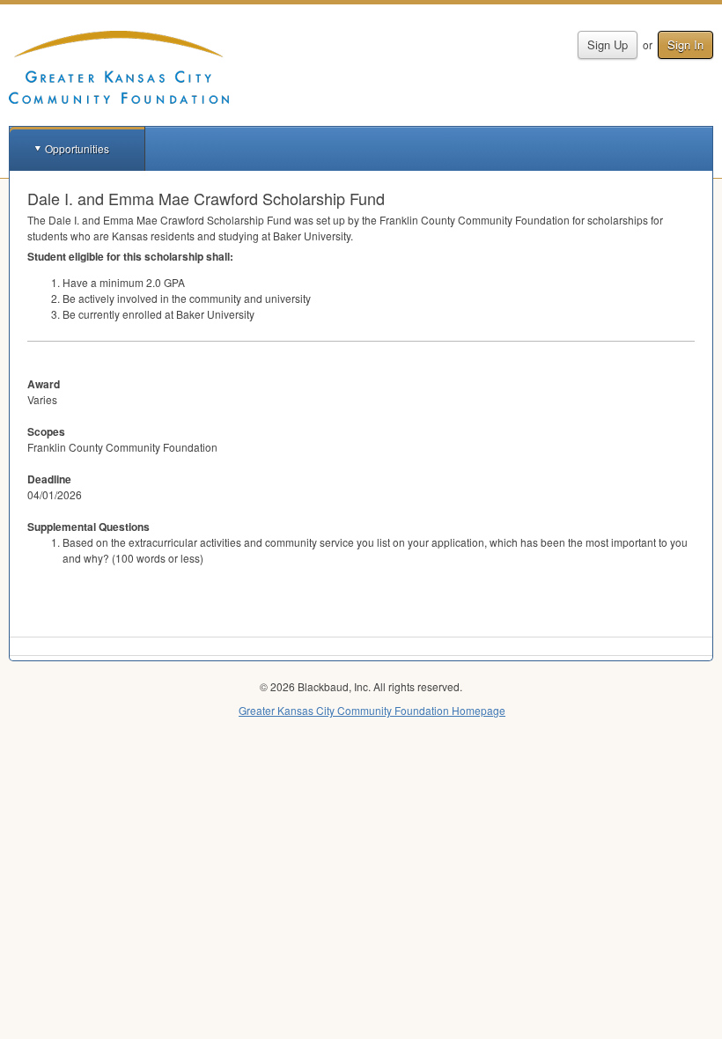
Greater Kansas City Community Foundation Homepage (372, 710)
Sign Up (607, 44)
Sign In (685, 44)
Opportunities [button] (77, 148)
